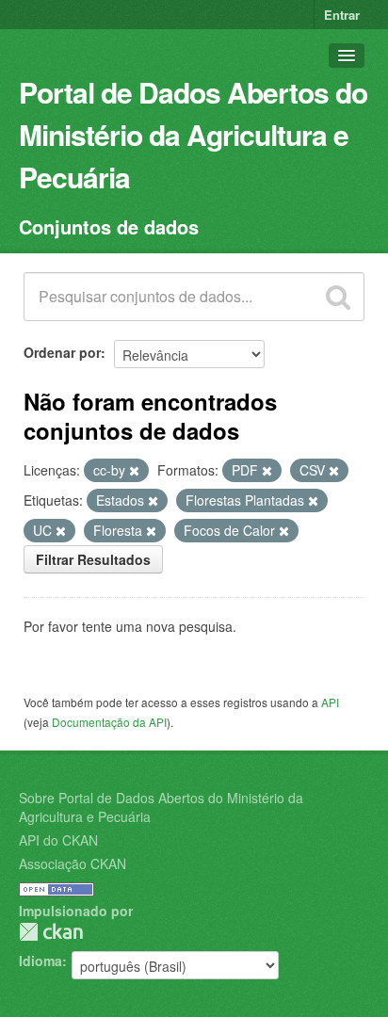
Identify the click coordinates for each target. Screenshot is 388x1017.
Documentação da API (109, 722)
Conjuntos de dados (109, 226)
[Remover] (134, 470)
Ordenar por (62, 352)
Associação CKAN (72, 863)
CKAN (51, 932)
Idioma (40, 960)
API (330, 702)
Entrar (342, 15)
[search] (338, 296)
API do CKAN (58, 840)
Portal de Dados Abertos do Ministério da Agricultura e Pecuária (193, 134)
